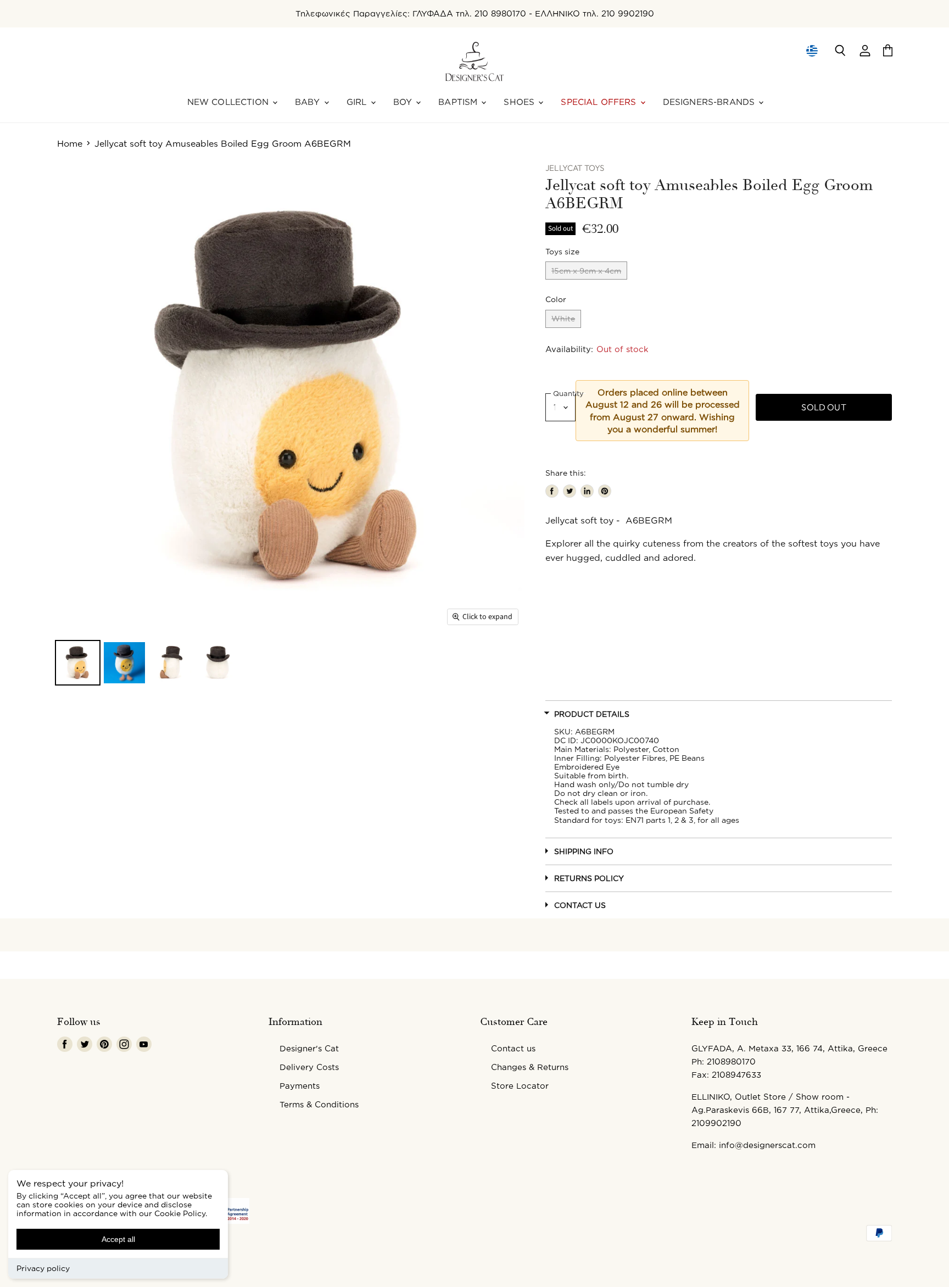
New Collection (229, 102)
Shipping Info (583, 851)
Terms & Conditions (319, 1104)
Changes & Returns (529, 1067)
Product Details (591, 714)
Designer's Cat (309, 1048)
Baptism (459, 102)
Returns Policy (589, 878)
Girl (358, 102)
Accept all (118, 1239)
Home (69, 143)
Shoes (520, 102)
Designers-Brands (710, 102)
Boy (404, 102)
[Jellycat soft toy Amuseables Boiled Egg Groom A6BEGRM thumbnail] (77, 662)
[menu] (811, 50)
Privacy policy (43, 1268)
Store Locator (520, 1085)
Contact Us (580, 905)
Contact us (513, 1048)
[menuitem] (811, 50)
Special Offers (600, 102)
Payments (300, 1085)
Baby (309, 102)
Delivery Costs (309, 1067)
